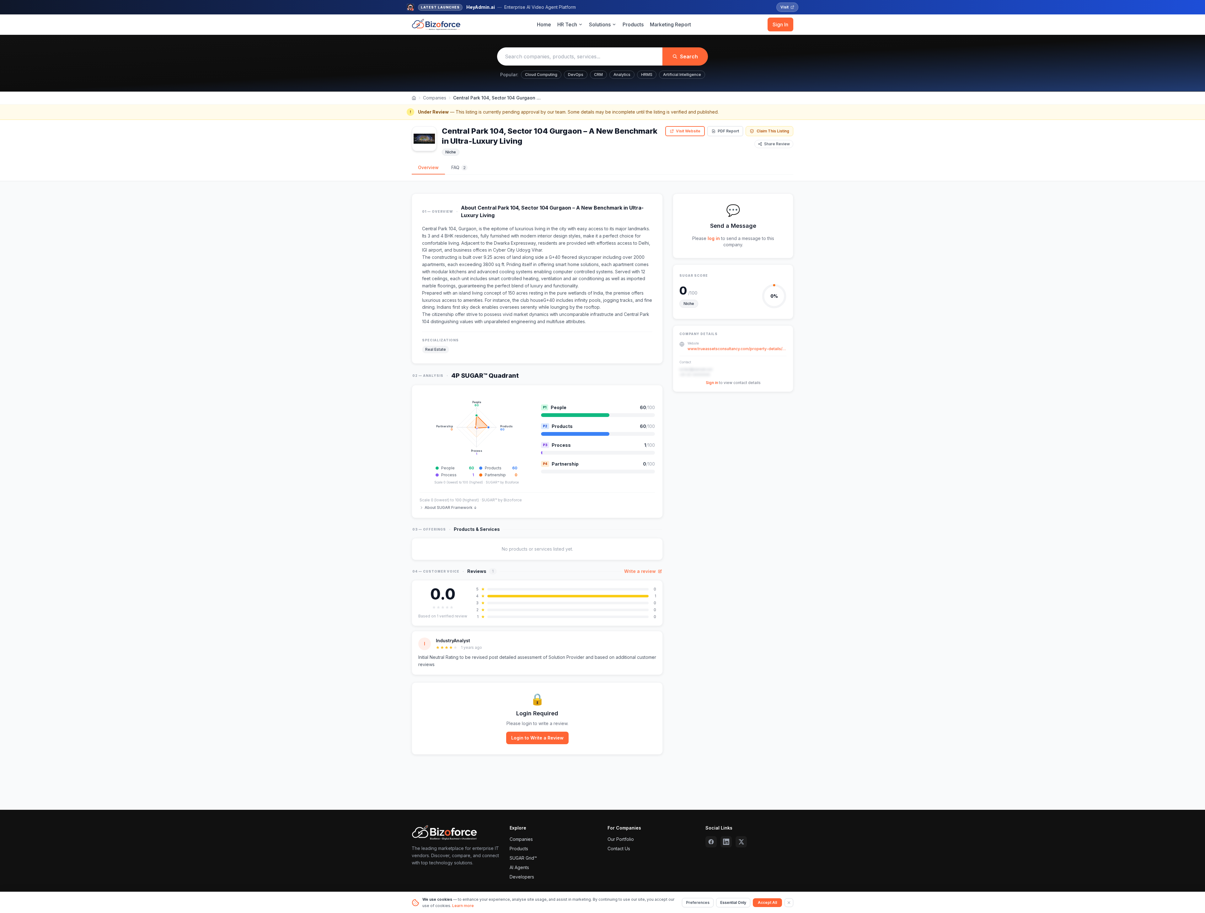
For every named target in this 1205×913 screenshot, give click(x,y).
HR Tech (567, 24)
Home (544, 24)
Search (689, 56)
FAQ (458, 167)
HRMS (646, 74)
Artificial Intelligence (682, 74)
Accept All (767, 902)
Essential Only (733, 902)
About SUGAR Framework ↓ (451, 507)
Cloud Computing (541, 74)
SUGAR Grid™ (523, 858)
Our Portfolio (621, 839)
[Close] (789, 902)
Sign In (780, 24)
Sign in (712, 382)
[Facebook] (711, 841)
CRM (598, 74)
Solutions (600, 24)
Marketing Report (670, 24)
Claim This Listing (773, 131)
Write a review (640, 571)
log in (714, 238)
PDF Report (728, 131)
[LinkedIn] (726, 841)
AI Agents (519, 867)
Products (633, 24)
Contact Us (619, 848)
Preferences (698, 902)
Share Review (777, 143)
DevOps (575, 74)
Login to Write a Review (537, 737)
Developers (522, 876)
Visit (784, 7)
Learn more (463, 905)
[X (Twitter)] (741, 841)
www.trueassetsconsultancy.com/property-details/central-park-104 (737, 348)
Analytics (621, 74)
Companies (434, 97)
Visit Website (688, 131)
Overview (428, 167)
